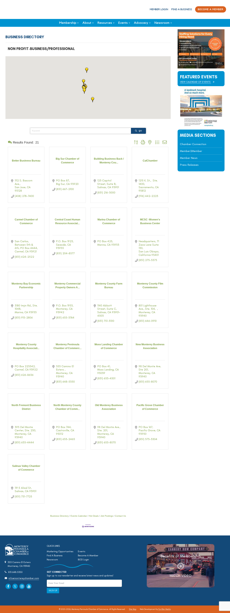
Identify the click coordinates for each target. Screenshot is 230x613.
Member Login (159, 9)
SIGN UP (53, 590)
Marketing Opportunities (60, 551)
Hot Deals (94, 516)
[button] (83, 81)
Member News (188, 158)
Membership (67, 22)
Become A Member (88, 555)
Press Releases (189, 165)
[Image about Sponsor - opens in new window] (201, 126)
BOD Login (83, 559)
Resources (104, 22)
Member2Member (191, 151)
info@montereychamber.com (24, 578)
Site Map (132, 609)
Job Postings (106, 516)
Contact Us (120, 516)
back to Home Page (15, 9)
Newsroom (161, 22)
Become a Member (210, 9)
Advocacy (141, 22)
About (86, 22)
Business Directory (59, 516)
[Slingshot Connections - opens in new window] (201, 67)
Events (123, 22)
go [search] (140, 130)
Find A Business (181, 9)
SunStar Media (164, 609)
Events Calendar (79, 516)
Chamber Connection (193, 144)
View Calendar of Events (195, 81)
